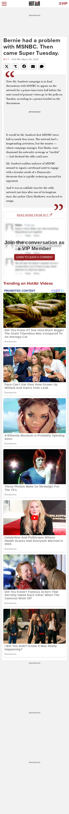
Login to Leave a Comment (34, 257)
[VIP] (63, 4)
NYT (7, 59)
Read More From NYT (33, 215)
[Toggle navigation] (4, 4)
